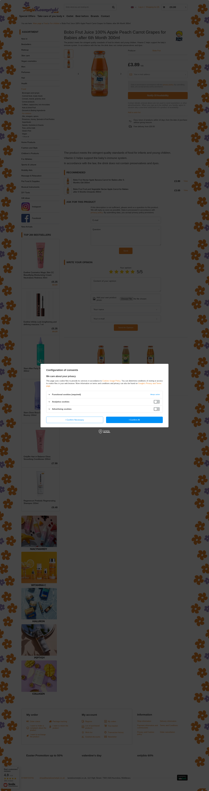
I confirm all (134, 420)
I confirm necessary (75, 420)
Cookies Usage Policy (111, 381)
